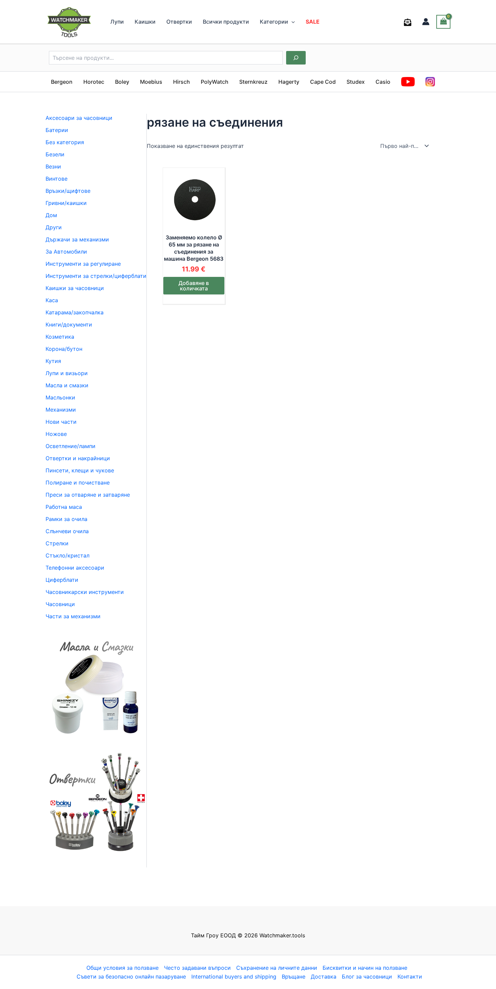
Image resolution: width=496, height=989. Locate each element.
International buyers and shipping (233, 976)
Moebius (151, 81)
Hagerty (288, 81)
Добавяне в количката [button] (193, 286)
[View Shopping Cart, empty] (443, 22)
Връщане (293, 976)
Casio (383, 81)
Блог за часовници (367, 976)
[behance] (409, 22)
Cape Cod (323, 81)
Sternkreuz (253, 81)
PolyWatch (214, 81)
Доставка (323, 976)
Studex (356, 81)
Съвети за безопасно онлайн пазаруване (131, 976)
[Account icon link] (426, 21)
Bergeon (62, 81)
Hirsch (181, 81)
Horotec (93, 81)
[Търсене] (296, 57)
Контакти (409, 976)
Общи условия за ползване (122, 967)
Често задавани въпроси (197, 967)
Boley (122, 81)
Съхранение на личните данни (276, 967)
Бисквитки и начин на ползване (365, 967)
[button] (291, 21)
